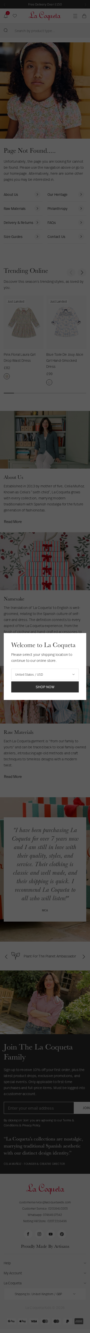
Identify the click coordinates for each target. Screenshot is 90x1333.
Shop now (45, 686)
